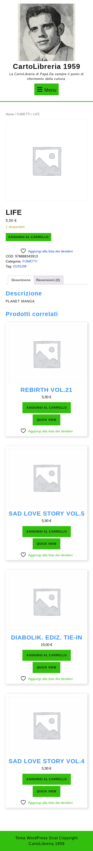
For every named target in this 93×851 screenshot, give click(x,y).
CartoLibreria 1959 (46, 66)
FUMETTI (23, 114)
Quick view (46, 420)
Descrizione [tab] (21, 280)
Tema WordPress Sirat (36, 838)
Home (10, 114)
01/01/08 (19, 266)
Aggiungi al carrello (28, 237)
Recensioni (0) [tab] (48, 280)
